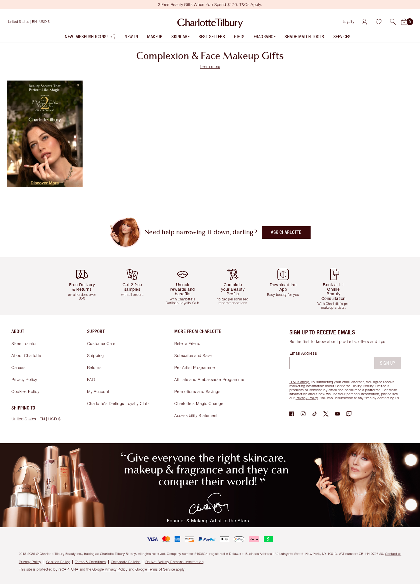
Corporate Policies (126, 562)
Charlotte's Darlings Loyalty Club (118, 403)
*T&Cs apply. (299, 382)
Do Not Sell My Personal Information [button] (174, 562)
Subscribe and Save (192, 355)
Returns (94, 367)
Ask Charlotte (286, 232)
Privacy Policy (24, 379)
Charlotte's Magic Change (198, 403)
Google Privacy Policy (110, 569)
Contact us (393, 553)
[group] (84, 286)
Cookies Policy (25, 391)
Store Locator (24, 343)
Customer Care (101, 343)
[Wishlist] (378, 22)
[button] (393, 22)
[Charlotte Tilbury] (210, 21)
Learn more (210, 66)
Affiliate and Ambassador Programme (209, 379)
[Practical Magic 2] (45, 185)
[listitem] (91, 38)
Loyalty (349, 21)
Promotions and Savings (197, 391)
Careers (18, 367)
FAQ (91, 379)
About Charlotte (26, 355)
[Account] (364, 22)
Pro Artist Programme (194, 367)
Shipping (95, 355)
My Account (98, 391)
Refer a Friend (187, 343)
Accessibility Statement (196, 415)
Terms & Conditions (90, 562)
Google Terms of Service (155, 569)
